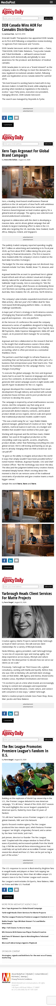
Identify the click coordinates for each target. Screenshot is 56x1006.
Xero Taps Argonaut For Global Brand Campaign (22, 908)
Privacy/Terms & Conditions (22, 979)
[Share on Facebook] (4, 118)
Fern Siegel (8, 602)
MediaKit (29, 974)
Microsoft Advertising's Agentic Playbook (19, 943)
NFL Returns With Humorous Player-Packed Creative (24, 932)
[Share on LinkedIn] (10, 118)
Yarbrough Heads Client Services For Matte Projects (24, 913)
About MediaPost (18, 974)
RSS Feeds (15, 976)
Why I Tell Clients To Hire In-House (16, 928)
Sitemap (24, 976)
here (19, 483)
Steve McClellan (10, 160)
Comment (8, 125)
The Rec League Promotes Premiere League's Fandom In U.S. (27, 917)
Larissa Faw (9, 34)
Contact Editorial (41, 974)
